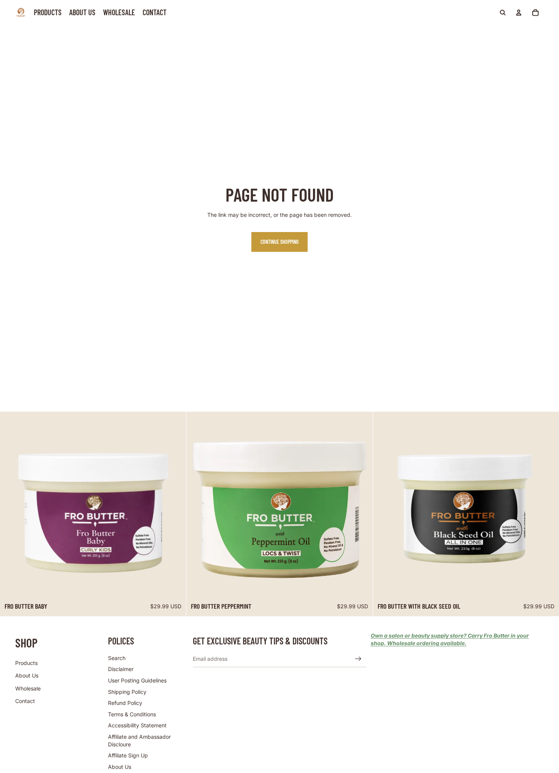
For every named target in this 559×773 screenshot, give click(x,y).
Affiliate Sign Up (128, 755)
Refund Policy (125, 703)
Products (26, 663)
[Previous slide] (11, 504)
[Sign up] (358, 659)
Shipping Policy (127, 692)
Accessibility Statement (137, 725)
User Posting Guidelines (137, 680)
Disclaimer (120, 669)
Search (116, 658)
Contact (25, 701)
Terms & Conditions (132, 714)
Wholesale (28, 688)
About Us (26, 675)
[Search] (502, 12)
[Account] (518, 12)
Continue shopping (279, 242)
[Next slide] (174, 504)
